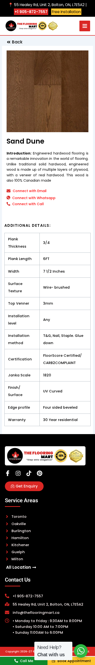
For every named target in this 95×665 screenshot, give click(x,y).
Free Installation (66, 11)
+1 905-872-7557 (31, 11)
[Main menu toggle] (84, 26)
